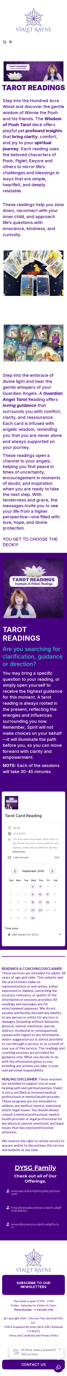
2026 (40, 871)
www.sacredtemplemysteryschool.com (35, 1192)
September (29, 871)
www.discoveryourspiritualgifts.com (35, 1226)
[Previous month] (15, 871)
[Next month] (52, 871)
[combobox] (34, 934)
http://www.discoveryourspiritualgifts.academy (36, 1209)
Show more (19, 851)
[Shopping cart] (4, 42)
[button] (10, 42)
